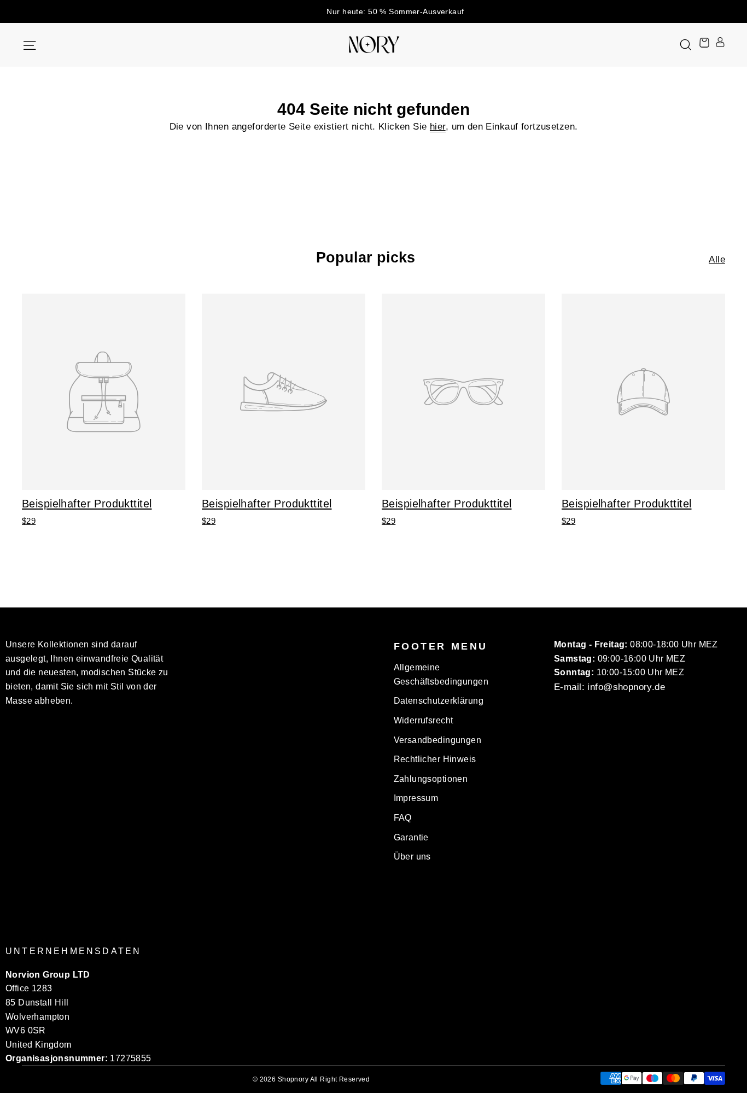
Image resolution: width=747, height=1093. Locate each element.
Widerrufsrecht (423, 720)
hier (438, 126)
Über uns (412, 856)
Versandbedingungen (438, 740)
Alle (717, 259)
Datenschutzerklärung (439, 700)
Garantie (411, 837)
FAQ (403, 817)
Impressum (416, 798)
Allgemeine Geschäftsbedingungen (441, 674)
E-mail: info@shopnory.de (609, 687)
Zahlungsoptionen (431, 779)
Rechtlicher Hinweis (435, 759)
